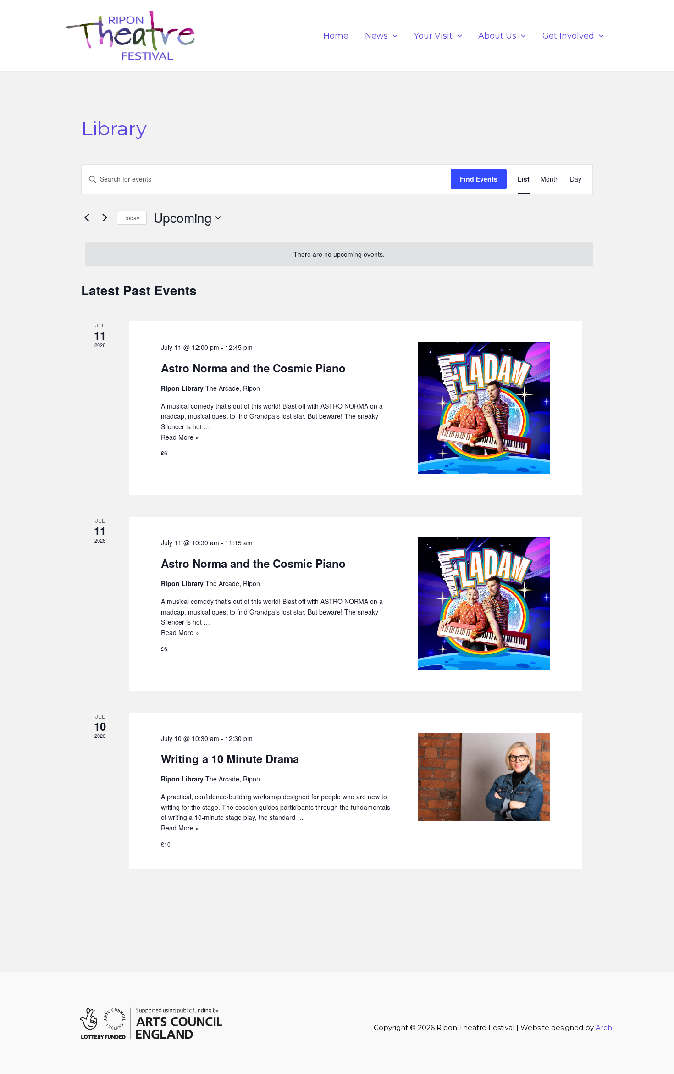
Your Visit (433, 36)
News (376, 36)
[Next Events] (104, 217)
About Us (497, 36)
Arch (604, 1027)
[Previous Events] (86, 217)
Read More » (180, 437)
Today (131, 217)
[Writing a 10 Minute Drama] (484, 777)
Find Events (478, 178)
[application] (393, 35)
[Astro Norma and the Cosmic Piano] (484, 408)
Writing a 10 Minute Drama (230, 758)
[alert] (339, 254)
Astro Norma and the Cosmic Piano (253, 368)
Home (335, 36)
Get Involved (568, 36)
